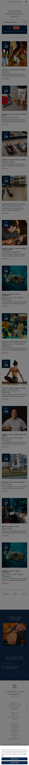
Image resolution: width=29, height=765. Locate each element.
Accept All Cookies (14, 762)
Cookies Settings (14, 758)
